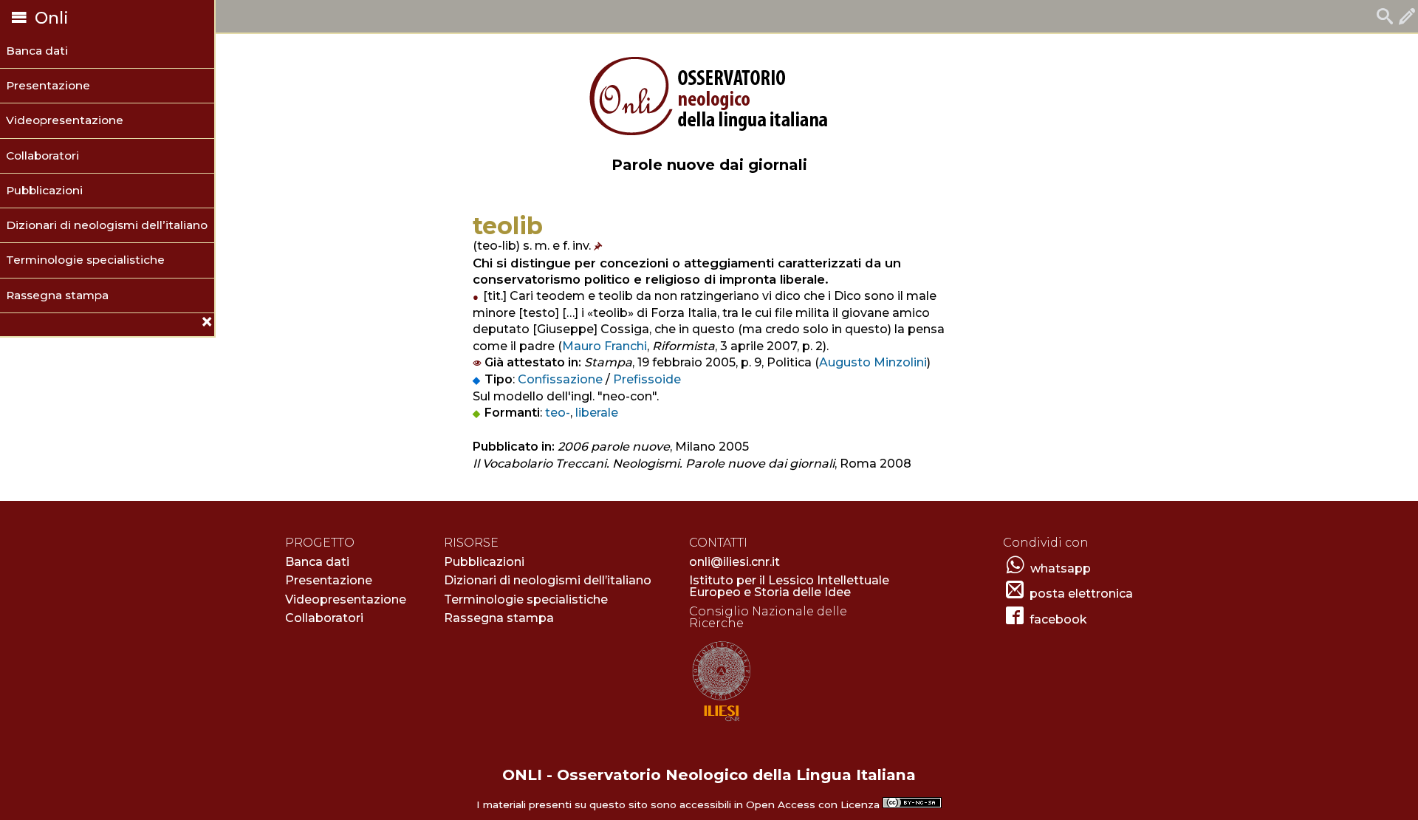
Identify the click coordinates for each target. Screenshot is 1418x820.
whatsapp (1060, 568)
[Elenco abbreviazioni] (599, 246)
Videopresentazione (64, 120)
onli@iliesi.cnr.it (734, 562)
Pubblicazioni (44, 190)
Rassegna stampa (57, 295)
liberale (596, 413)
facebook (1058, 619)
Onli (49, 18)
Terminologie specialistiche (85, 260)
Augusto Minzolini (873, 362)
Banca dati (37, 51)
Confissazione (560, 379)
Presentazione (48, 85)
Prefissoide (647, 379)
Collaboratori (42, 155)
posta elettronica (1081, 594)
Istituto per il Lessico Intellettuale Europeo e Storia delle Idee (789, 586)
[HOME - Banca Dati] (1385, 18)
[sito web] (721, 722)
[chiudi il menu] (5, 324)
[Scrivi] (1407, 18)
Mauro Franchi (604, 346)
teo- (557, 413)
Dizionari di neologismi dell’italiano (107, 225)
